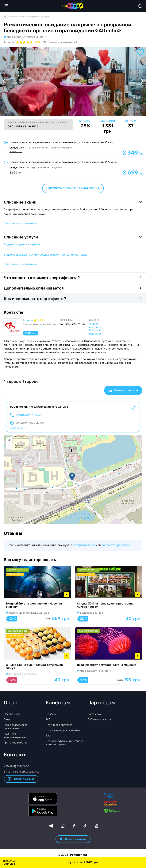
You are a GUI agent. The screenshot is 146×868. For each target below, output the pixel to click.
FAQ (48, 719)
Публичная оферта (99, 719)
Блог (49, 735)
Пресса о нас (12, 714)
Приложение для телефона (63, 730)
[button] (72, 477)
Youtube (93, 324)
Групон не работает (16, 742)
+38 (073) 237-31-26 (28, 415)
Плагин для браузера (59, 725)
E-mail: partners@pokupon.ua (22, 771)
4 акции (30, 333)
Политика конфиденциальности (17, 735)
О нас (7, 719)
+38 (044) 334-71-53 (16, 766)
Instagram (94, 333)
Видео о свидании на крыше (22, 244)
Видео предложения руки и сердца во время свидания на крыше (45, 254)
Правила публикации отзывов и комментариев (64, 742)
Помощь (51, 714)
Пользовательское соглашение (16, 726)
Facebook (94, 330)
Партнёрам (94, 714)
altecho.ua (95, 327)
